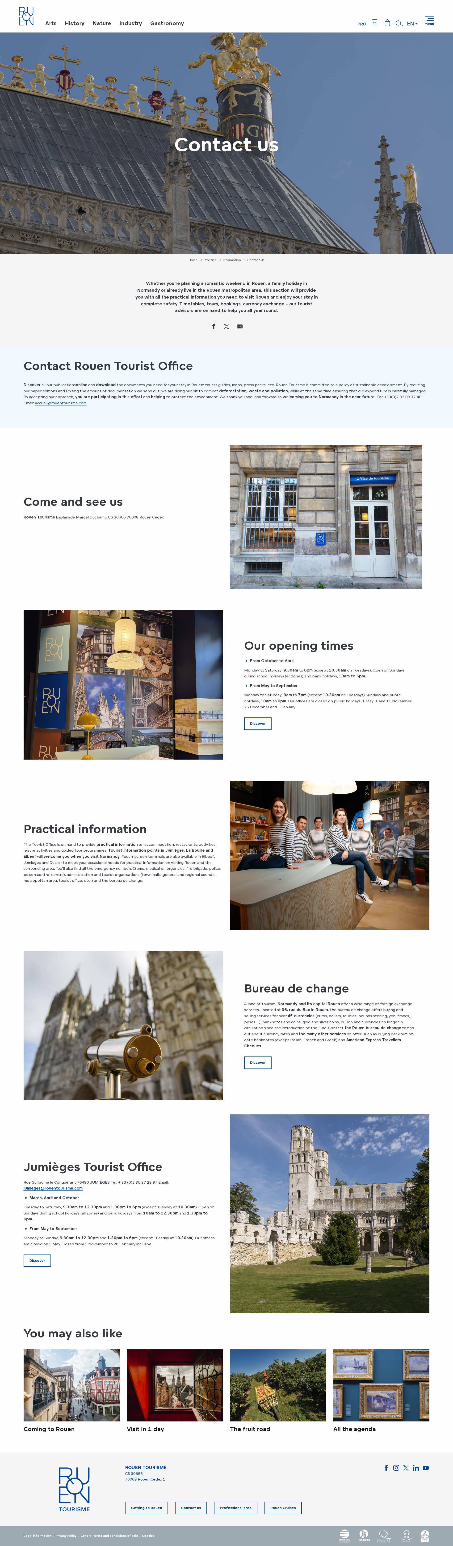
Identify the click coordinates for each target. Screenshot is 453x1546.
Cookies (148, 1535)
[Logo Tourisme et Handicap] (406, 1536)
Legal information (38, 1535)
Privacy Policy (66, 1535)
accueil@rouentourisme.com (61, 403)
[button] (399, 23)
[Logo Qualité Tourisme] (384, 1536)
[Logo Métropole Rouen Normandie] (345, 1536)
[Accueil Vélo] (424, 1536)
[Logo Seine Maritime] (364, 1536)
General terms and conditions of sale (109, 1535)
